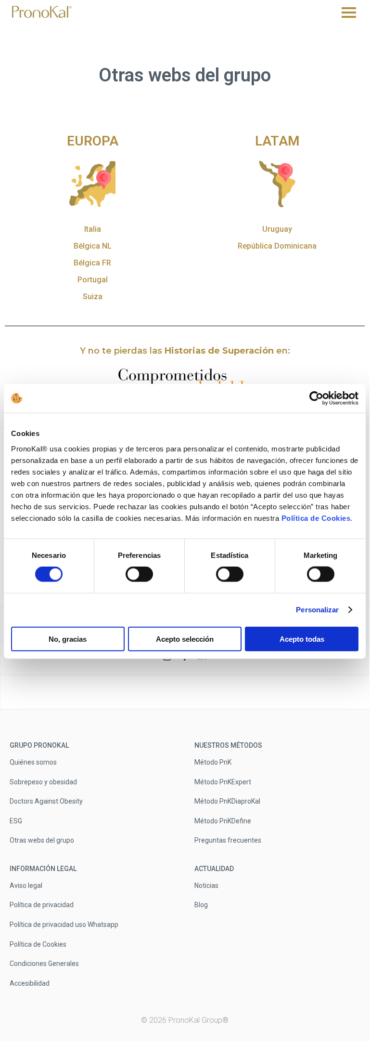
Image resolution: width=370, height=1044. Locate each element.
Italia (92, 229)
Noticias (206, 885)
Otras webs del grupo (42, 840)
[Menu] (348, 12)
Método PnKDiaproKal (227, 801)
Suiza (92, 296)
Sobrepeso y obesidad (43, 781)
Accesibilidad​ (30, 983)
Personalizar (317, 610)
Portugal (92, 279)
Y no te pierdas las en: (185, 350)
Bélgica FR (92, 262)
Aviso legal (26, 885)
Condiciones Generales (44, 963)
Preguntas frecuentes (227, 840)
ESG (16, 820)
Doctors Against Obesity (46, 801)
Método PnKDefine (222, 820)
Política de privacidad (42, 905)
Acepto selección (185, 638)
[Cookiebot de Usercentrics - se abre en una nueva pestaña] (316, 398)
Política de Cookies (316, 518)
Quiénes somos (33, 762)
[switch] (139, 574)
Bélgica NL (93, 246)
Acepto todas (302, 638)
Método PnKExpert (222, 781)
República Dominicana (277, 246)
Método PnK (212, 762)
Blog (201, 905)
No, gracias (68, 638)
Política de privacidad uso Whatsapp (64, 924)
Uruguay (277, 229)
